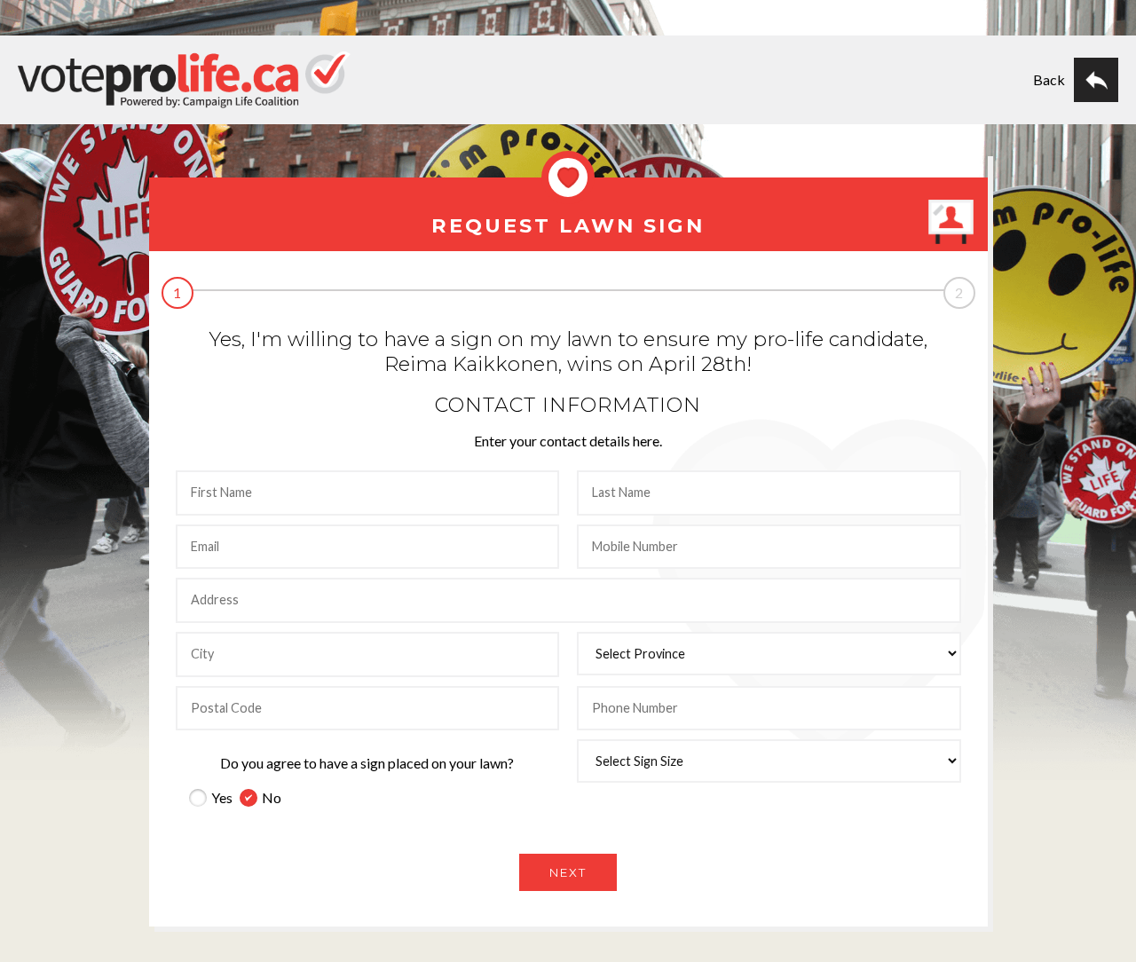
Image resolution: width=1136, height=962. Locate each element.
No (271, 797)
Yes (222, 797)
